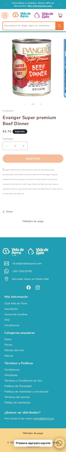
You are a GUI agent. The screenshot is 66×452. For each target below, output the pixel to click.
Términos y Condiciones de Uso (23, 380)
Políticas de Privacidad (18, 386)
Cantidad (8, 138)
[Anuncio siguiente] (59, 4)
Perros (8, 345)
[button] (5, 15)
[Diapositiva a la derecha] (41, 104)
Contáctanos (11, 325)
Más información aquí (39, 5)
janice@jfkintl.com (44, 418)
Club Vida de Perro (15, 303)
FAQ (7, 320)
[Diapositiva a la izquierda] (25, 104)
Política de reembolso (17, 402)
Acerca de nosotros (16, 314)
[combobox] (33, 26)
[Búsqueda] (59, 26)
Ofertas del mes (14, 350)
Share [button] (9, 211)
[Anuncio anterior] (6, 4)
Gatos (7, 339)
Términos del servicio (17, 397)
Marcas (8, 355)
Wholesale (11, 375)
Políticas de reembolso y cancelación (26, 391)
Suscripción (11, 309)
